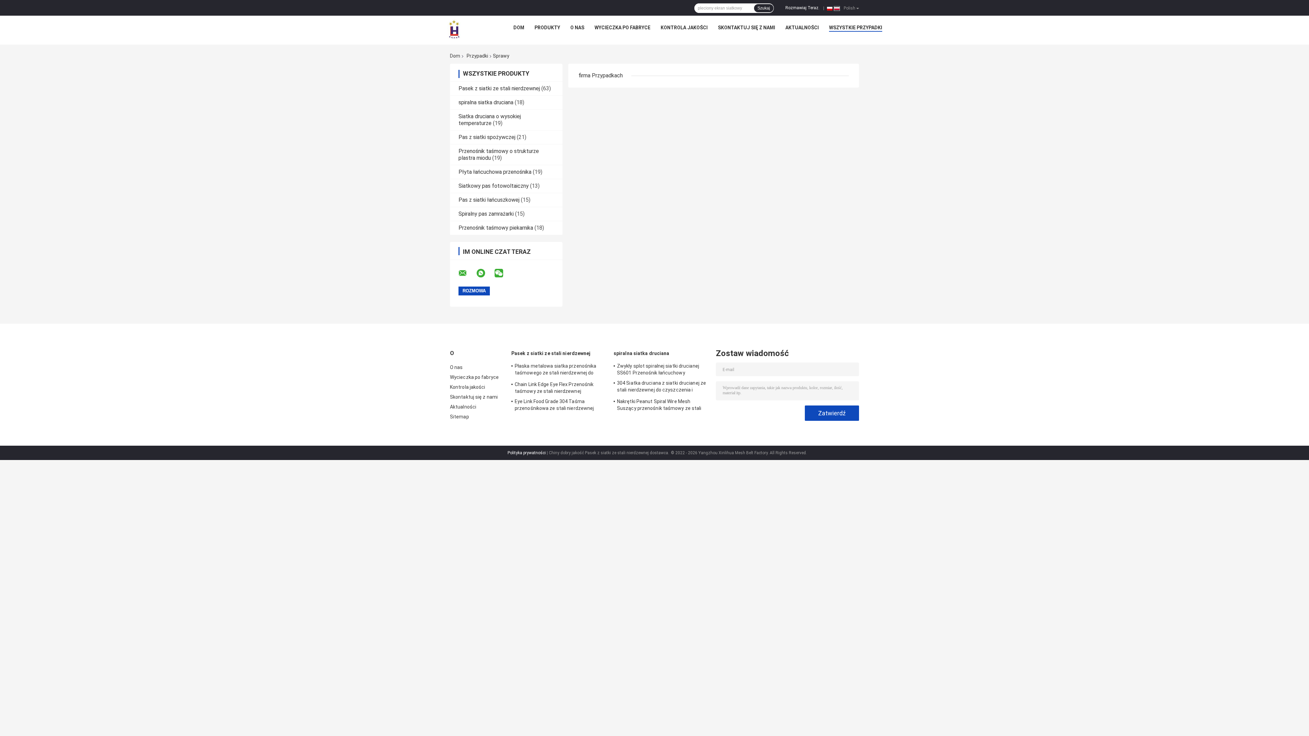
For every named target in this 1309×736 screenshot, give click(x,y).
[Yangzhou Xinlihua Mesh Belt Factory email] (467, 273)
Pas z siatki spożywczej (486, 137)
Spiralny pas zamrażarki (486, 214)
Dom (518, 27)
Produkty (547, 27)
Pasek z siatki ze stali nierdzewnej (499, 88)
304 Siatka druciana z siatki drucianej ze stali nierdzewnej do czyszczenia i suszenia (661, 387)
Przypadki (477, 56)
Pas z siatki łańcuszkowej (489, 200)
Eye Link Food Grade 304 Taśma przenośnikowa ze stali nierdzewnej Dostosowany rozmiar (554, 406)
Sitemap (459, 416)
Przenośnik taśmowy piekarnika (495, 228)
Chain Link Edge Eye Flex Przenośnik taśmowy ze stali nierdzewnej (554, 388)
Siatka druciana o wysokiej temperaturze (489, 119)
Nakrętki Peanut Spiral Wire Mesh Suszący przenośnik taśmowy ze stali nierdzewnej (659, 406)
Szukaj (763, 8)
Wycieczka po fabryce (622, 27)
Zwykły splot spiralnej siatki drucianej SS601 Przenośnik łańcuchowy (658, 369)
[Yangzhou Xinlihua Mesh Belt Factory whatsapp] (485, 273)
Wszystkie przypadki (855, 27)
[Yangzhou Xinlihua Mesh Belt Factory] (454, 29)
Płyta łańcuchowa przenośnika (494, 172)
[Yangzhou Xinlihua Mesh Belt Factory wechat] (503, 273)
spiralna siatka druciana (485, 102)
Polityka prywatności (527, 452)
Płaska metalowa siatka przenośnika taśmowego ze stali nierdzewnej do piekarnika (555, 370)
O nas (577, 27)
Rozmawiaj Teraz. (802, 7)
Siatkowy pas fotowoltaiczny (493, 186)
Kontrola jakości (684, 27)
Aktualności (802, 27)
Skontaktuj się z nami (746, 27)
